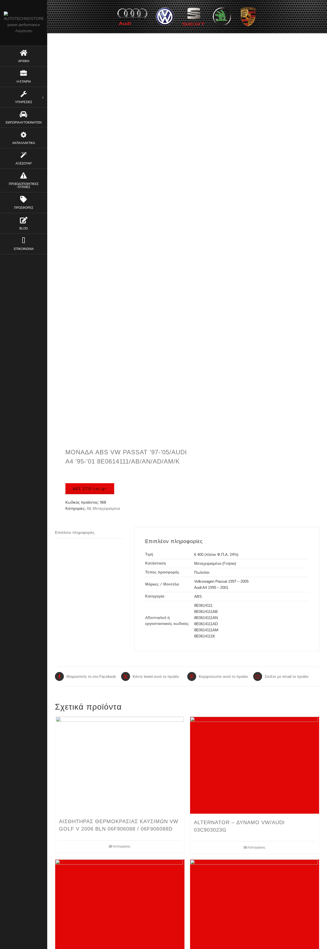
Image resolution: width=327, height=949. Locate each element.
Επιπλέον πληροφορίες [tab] (75, 532)
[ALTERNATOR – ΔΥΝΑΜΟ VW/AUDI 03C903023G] (254, 765)
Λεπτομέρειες (121, 846)
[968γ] (118, 244)
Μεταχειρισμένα (106, 508)
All (89, 508)
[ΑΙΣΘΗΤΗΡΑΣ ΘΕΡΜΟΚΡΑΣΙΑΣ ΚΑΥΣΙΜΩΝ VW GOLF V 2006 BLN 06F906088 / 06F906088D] (119, 765)
